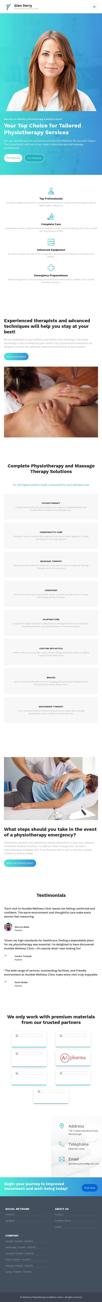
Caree (57, 1226)
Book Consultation (16, 356)
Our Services (13, 157)
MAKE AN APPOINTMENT (20, 863)
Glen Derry (23, 5)
